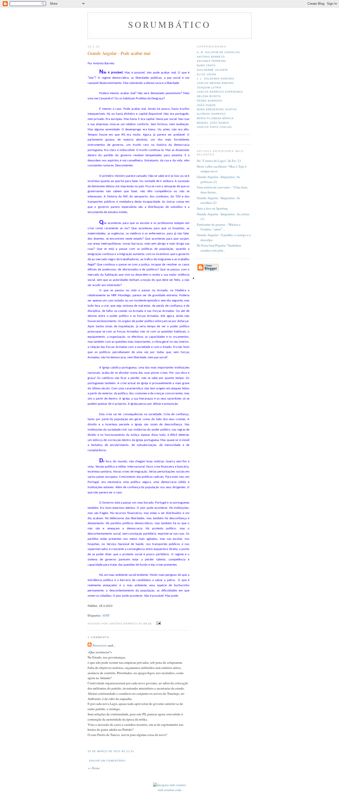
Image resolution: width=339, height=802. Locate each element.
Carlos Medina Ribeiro (215, 83)
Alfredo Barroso (211, 113)
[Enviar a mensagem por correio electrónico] (158, 623)
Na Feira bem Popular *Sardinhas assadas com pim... (219, 248)
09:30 (147, 623)
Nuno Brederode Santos (217, 109)
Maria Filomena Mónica (215, 118)
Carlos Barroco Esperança (220, 91)
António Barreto (211, 56)
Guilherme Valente (212, 70)
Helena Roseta (209, 96)
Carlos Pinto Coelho (214, 127)
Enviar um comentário (107, 760)
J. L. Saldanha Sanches (215, 78)
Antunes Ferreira (211, 61)
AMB (105, 615)
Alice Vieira (206, 74)
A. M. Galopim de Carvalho (218, 52)
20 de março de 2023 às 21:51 (111, 751)
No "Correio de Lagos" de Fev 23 (219, 160)
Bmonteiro (100, 645)
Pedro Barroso (209, 100)
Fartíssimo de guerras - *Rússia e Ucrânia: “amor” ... (218, 227)
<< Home (94, 768)
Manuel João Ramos (213, 122)
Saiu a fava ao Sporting (212, 208)
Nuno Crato (206, 65)
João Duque (206, 105)
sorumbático (169, 24)
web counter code (169, 790)
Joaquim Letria (209, 87)
